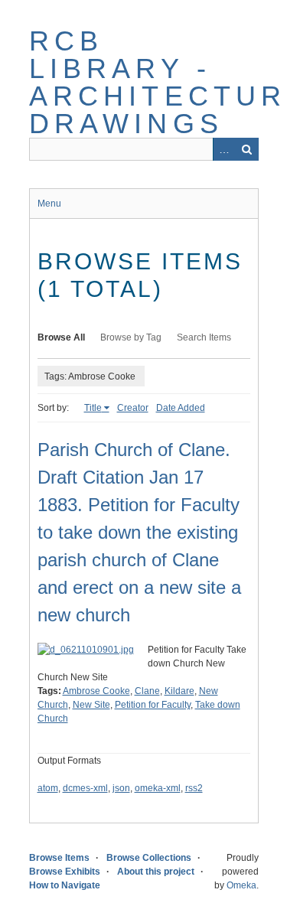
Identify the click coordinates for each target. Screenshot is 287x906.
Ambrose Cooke (96, 691)
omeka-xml (158, 788)
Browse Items (59, 857)
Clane (147, 691)
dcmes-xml (85, 788)
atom (48, 788)
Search (247, 149)
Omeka (241, 885)
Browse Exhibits (64, 871)
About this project (155, 871)
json (121, 788)
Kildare (179, 691)
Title (93, 407)
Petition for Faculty (153, 704)
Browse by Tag (130, 337)
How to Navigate (64, 885)
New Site (91, 704)
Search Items (204, 337)
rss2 (194, 788)
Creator (132, 407)
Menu (49, 203)
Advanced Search (224, 149)
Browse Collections (148, 857)
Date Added (180, 407)
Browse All (61, 337)
